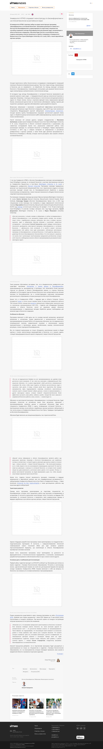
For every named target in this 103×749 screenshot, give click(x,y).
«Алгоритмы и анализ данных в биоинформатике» (45, 286)
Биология (25, 669)
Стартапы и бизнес (34, 7)
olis (38, 483)
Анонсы (71, 15)
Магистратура (43, 669)
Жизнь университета (47, 7)
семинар (19, 207)
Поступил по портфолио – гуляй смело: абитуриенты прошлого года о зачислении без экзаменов (53, 712)
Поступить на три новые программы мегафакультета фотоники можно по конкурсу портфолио (36, 712)
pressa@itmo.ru (55, 737)
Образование (21, 7)
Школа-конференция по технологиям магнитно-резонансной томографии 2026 (79, 19)
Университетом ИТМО (30, 743)
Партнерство (52, 669)
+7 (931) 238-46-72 (55, 729)
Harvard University (34, 186)
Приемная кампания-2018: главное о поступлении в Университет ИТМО (18, 712)
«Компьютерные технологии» (54, 111)
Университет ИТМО (81, 59)
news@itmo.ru (77, 49)
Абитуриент (25, 671)
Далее (88, 25)
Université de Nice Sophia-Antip (27, 483)
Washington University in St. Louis (50, 184)
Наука (13, 7)
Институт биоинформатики (28, 679)
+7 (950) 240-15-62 (55, 731)
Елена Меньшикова (50, 660)
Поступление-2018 (35, 671)
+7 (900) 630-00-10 (55, 727)
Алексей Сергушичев (27, 687)
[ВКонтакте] (62, 14)
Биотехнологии (33, 669)
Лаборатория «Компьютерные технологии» (44, 679)
